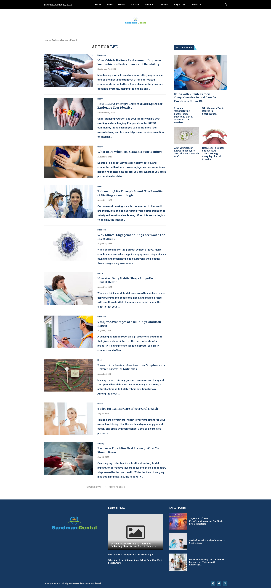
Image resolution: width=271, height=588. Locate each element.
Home (98, 4)
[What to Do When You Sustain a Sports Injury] (68, 162)
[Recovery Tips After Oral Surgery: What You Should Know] (68, 458)
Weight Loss (179, 4)
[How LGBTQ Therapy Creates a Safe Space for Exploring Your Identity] (68, 114)
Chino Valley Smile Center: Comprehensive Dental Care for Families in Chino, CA (195, 97)
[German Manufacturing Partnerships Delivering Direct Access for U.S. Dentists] (135, 532)
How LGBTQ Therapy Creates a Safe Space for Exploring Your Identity (129, 105)
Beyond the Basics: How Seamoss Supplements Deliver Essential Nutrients (131, 367)
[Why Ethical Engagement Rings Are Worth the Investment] (68, 245)
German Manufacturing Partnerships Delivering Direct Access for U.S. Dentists (183, 115)
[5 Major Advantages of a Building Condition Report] (68, 332)
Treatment (163, 4)
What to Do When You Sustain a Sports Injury (129, 152)
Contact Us (196, 4)
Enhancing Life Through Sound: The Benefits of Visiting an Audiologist (130, 193)
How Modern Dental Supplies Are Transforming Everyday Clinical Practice (213, 154)
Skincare (148, 4)
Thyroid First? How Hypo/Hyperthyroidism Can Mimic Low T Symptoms (206, 521)
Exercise (134, 4)
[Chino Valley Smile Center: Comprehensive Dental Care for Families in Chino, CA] (200, 72)
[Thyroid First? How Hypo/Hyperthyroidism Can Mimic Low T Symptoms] (178, 521)
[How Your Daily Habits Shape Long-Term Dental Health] (68, 288)
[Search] (225, 4)
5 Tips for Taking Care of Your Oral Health (127, 408)
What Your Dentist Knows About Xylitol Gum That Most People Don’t (186, 152)
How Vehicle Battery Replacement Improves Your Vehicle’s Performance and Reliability (129, 62)
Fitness (121, 4)
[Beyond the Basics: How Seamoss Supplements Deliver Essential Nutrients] (68, 375)
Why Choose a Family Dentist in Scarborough (213, 111)
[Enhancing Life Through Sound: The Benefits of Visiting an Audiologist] (68, 201)
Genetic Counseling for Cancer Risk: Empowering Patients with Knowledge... (207, 562)
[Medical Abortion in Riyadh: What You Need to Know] (178, 542)
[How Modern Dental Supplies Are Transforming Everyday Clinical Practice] (214, 135)
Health (109, 4)
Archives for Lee (60, 40)
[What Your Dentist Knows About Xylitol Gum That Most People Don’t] (186, 135)
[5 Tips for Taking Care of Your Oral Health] (68, 418)
